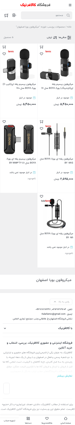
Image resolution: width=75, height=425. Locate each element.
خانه (69, 27)
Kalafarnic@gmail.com (54, 314)
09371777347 (43, 309)
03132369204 (59, 309)
